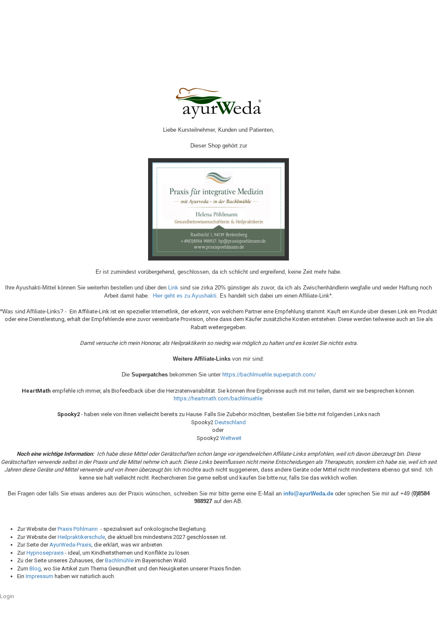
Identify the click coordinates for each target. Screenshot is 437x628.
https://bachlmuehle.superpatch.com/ (269, 374)
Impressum (39, 576)
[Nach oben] (413, 615)
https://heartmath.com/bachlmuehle (218, 398)
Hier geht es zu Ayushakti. (185, 295)
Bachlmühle (119, 560)
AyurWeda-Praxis (70, 544)
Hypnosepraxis (45, 553)
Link (173, 287)
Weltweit (231, 438)
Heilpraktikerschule (81, 537)
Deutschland (230, 422)
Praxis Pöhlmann (78, 529)
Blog (35, 568)
